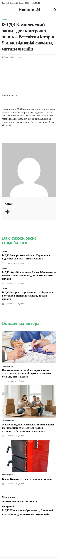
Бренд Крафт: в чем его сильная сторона (27, 478)
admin (20, 57)
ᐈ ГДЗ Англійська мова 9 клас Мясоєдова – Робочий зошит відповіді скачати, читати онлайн (29, 275)
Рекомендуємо (8, 366)
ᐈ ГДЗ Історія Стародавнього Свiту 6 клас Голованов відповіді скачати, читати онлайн (28, 295)
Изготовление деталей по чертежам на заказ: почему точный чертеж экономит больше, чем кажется (26, 373)
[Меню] (3, 9)
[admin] (29, 170)
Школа (4, 19)
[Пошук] (55, 9)
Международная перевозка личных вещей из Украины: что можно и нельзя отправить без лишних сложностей (28, 427)
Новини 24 (29, 9)
